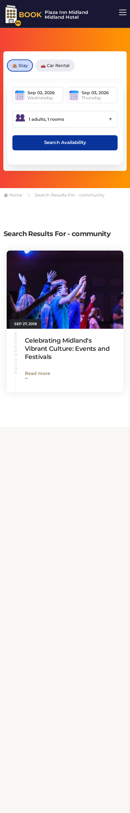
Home (15, 195)
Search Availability (65, 142)
